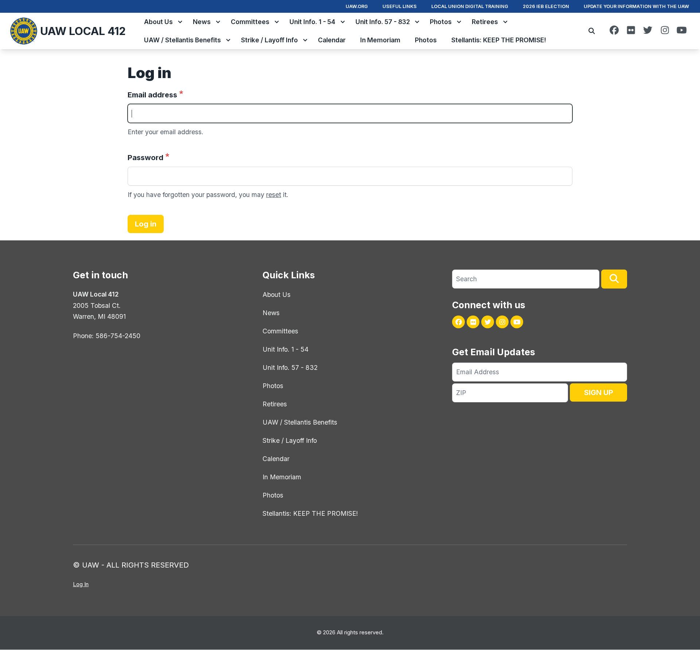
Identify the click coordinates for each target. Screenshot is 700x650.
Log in (145, 224)
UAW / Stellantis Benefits (182, 40)
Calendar (332, 40)
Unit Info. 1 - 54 (312, 22)
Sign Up (598, 392)
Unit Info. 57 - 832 (382, 22)
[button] (614, 279)
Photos (441, 22)
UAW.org (357, 6)
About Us (158, 22)
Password (145, 157)
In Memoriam (380, 40)
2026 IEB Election (546, 6)
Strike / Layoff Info (269, 40)
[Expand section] (180, 22)
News (202, 22)
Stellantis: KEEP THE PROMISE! (498, 40)
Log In (81, 584)
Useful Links (399, 6)
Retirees (485, 22)
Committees (250, 22)
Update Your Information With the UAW (636, 6)
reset (273, 194)
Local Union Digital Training (469, 6)
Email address (152, 94)
